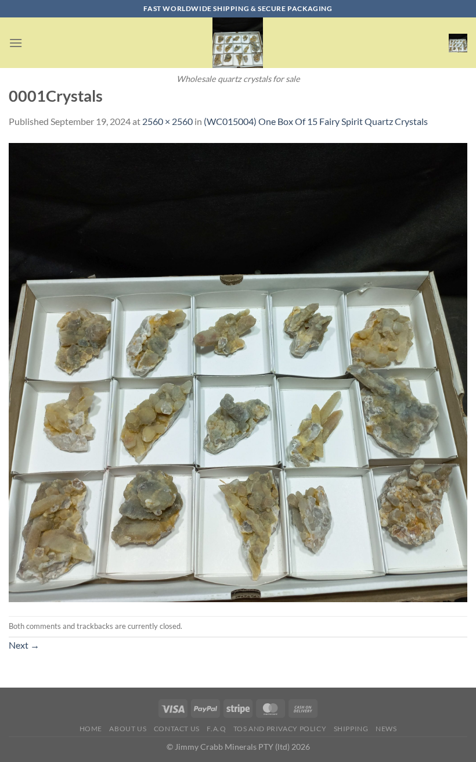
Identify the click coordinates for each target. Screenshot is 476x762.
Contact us (177, 728)
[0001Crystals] (238, 371)
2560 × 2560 (167, 121)
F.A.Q (216, 728)
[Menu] (16, 42)
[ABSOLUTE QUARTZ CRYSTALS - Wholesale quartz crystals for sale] (238, 42)
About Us (127, 728)
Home (91, 728)
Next (24, 644)
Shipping (351, 728)
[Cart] (458, 43)
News (386, 728)
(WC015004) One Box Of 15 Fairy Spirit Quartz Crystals (316, 121)
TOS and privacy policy (279, 728)
